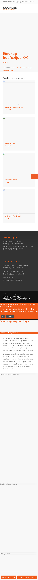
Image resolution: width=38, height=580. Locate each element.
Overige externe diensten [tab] (8, 484)
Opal (18, 68)
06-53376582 (19, 3)
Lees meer (10, 316)
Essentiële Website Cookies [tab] (9, 374)
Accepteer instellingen (8, 577)
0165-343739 (30, 1)
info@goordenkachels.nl (15, 274)
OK (2, 316)
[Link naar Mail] (33, 293)
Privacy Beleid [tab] (5, 554)
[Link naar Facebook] (30, 293)
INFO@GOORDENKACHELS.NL (12, 1)
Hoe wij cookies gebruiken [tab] (9, 333)
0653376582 (20, 271)
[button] (34, 176)
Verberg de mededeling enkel (27, 577)
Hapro (12, 70)
